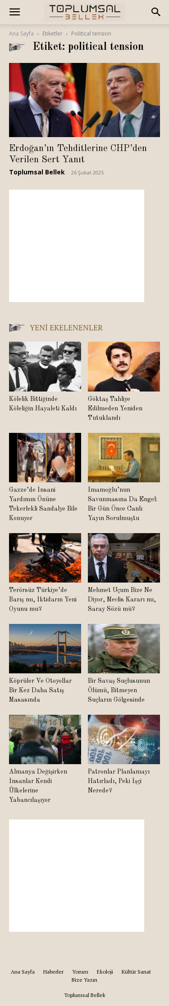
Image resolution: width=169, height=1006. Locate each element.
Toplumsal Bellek (37, 172)
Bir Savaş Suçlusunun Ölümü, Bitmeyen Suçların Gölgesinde (119, 690)
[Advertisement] (76, 246)
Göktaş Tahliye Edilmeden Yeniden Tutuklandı (115, 408)
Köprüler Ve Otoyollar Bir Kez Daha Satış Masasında (40, 690)
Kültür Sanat (136, 971)
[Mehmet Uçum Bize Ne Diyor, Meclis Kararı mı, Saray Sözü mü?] (124, 558)
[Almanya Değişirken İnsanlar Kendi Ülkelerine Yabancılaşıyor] (45, 739)
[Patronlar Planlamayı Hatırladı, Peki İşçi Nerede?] (124, 739)
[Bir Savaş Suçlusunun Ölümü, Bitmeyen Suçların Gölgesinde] (124, 648)
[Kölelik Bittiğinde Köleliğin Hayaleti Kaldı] (45, 366)
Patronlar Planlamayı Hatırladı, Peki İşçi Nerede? (119, 781)
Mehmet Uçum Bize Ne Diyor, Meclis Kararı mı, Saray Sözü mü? (122, 599)
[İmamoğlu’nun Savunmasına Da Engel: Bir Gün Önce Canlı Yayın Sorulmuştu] (124, 457)
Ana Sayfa (21, 33)
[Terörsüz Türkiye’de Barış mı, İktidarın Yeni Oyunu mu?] (45, 558)
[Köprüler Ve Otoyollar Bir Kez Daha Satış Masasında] (45, 648)
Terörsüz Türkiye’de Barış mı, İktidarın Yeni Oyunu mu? (43, 599)
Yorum (80, 971)
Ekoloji (105, 971)
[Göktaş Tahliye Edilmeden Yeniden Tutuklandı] (124, 366)
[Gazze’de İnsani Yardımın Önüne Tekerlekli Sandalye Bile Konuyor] (45, 457)
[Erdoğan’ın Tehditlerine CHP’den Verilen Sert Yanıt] (84, 100)
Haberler (53, 971)
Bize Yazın (84, 979)
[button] (14, 12)
